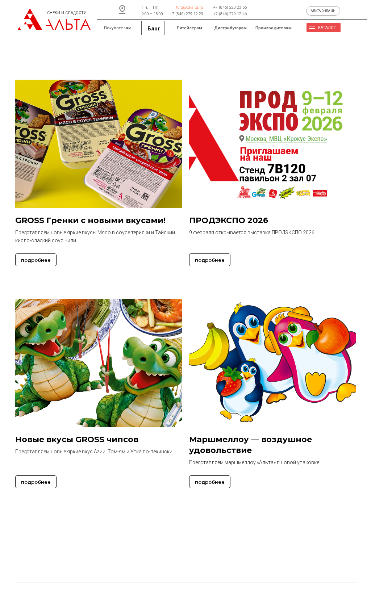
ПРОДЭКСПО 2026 (228, 220)
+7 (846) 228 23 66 (230, 7)
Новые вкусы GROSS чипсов (76, 439)
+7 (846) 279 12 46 (230, 14)
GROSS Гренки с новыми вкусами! (90, 220)
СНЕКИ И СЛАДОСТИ (67, 13)
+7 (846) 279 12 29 (186, 14)
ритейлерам (189, 27)
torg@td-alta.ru (189, 7)
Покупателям (118, 27)
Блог (153, 28)
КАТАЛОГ (327, 27)
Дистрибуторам (230, 27)
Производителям (273, 27)
